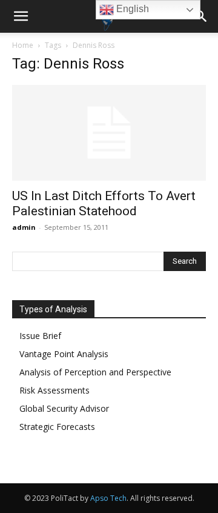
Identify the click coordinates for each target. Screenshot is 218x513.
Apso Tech (108, 498)
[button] (20, 16)
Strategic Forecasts (57, 426)
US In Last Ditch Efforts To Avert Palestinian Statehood (104, 203)
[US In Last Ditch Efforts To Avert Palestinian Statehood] (109, 133)
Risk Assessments (54, 390)
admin (24, 227)
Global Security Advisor (64, 408)
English (131, 9)
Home (22, 45)
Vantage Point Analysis (63, 354)
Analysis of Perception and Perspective (95, 372)
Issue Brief (40, 335)
